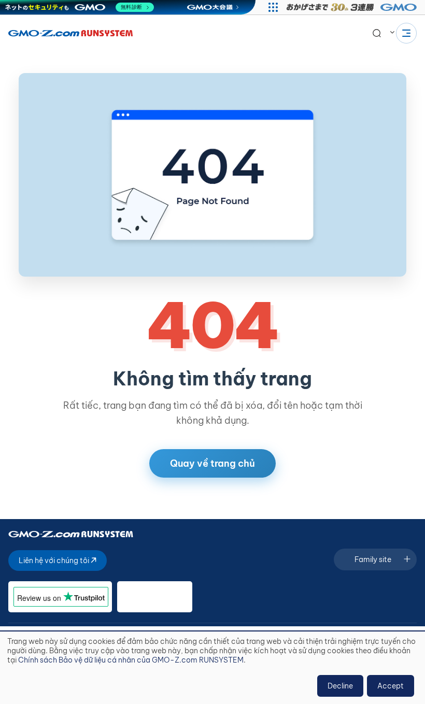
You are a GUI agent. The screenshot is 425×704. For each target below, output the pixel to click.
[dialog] (212, 667)
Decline (340, 686)
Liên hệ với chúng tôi (55, 560)
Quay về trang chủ (212, 463)
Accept (390, 686)
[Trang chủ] (70, 33)
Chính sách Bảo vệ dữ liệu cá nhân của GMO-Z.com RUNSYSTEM (131, 660)
